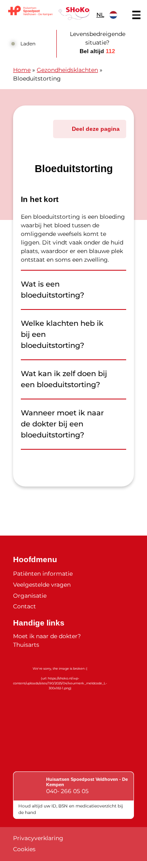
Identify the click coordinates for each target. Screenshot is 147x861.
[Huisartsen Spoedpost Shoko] (49, 13)
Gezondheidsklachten (67, 70)
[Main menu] (136, 15)
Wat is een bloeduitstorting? (52, 290)
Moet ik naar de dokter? (47, 636)
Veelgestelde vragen (42, 584)
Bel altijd (97, 51)
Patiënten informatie (43, 573)
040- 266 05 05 (67, 791)
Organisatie (30, 595)
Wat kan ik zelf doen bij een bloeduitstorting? (64, 379)
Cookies (24, 849)
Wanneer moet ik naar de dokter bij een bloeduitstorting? (62, 423)
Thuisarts (26, 644)
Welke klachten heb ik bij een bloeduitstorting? (62, 334)
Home (22, 70)
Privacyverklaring (38, 838)
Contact (24, 606)
